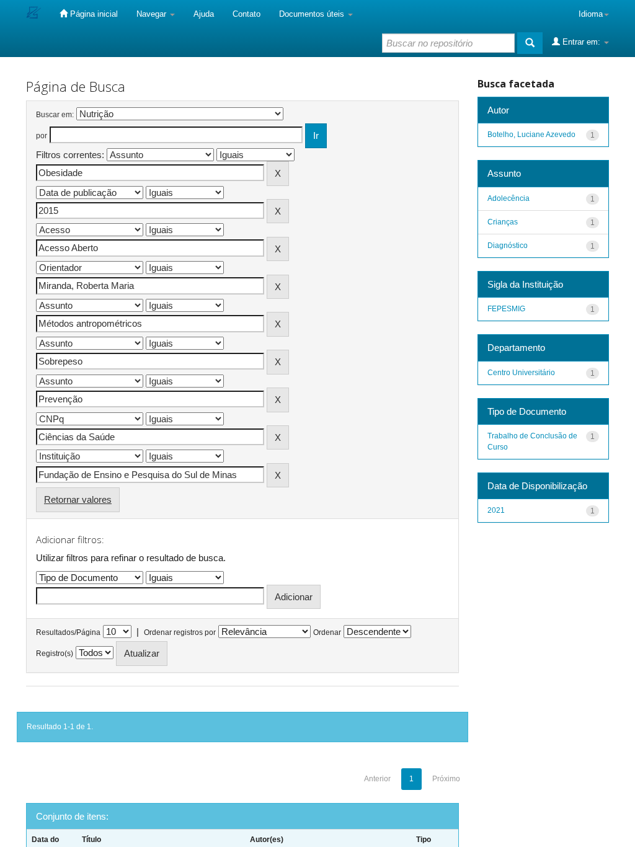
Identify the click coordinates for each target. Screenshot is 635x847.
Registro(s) (54, 653)
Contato (246, 14)
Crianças (502, 222)
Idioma (591, 14)
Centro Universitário (521, 372)
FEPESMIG (506, 308)
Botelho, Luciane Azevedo (531, 134)
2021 (496, 510)
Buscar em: (55, 114)
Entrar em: (581, 42)
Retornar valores (78, 499)
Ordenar (327, 632)
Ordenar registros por (180, 632)
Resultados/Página (68, 632)
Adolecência (508, 198)
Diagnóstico (507, 245)
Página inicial (93, 14)
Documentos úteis (313, 14)
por (41, 135)
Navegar (152, 14)
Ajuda (203, 14)
